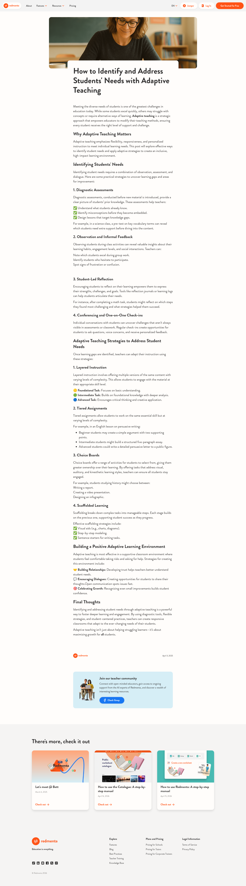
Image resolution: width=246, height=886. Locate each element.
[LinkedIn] (38, 863)
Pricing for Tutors (153, 849)
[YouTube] (42, 863)
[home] (11, 5)
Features (113, 844)
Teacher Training (116, 858)
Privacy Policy (188, 849)
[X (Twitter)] (52, 863)
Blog (111, 849)
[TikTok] (33, 863)
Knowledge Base (116, 863)
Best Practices (115, 853)
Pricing (72, 5)
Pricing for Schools (154, 844)
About (29, 5)
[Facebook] (47, 863)
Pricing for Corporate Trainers (159, 853)
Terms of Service (189, 844)
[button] (42, 5)
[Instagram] (56, 863)
